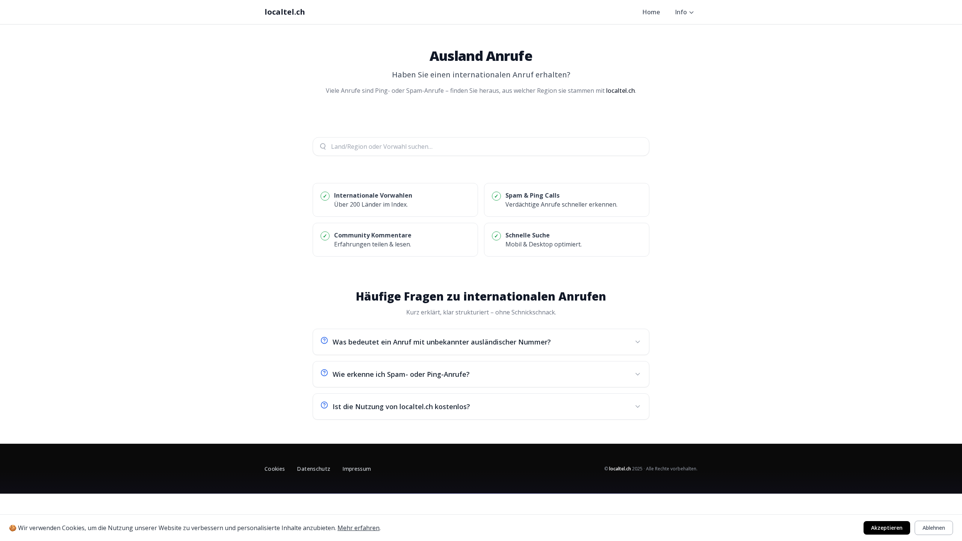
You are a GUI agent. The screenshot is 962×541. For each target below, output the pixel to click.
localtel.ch (285, 12)
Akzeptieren (887, 527)
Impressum (356, 468)
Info (681, 12)
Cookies (275, 468)
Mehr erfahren (358, 528)
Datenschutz (313, 468)
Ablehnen (934, 527)
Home (651, 12)
